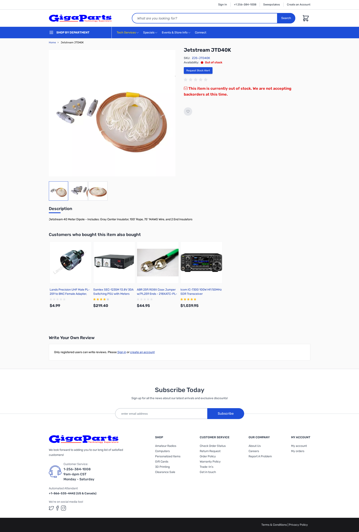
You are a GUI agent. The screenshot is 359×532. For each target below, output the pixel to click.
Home (52, 42)
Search (286, 18)
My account (299, 446)
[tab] (60, 210)
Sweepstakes (271, 4)
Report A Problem (260, 456)
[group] (196, 79)
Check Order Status (213, 446)
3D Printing (162, 467)
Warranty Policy (210, 461)
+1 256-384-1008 (245, 4)
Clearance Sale (165, 472)
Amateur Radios (165, 446)
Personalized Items (167, 456)
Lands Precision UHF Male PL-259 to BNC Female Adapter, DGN (70, 294)
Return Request (210, 451)
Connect (201, 32)
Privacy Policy (298, 525)
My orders (297, 451)
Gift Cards (161, 461)
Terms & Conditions (274, 525)
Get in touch (208, 472)
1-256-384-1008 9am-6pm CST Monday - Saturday (79, 474)
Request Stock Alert (198, 70)
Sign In (222, 4)
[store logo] (80, 18)
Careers (254, 451)
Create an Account (298, 4)
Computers (162, 451)
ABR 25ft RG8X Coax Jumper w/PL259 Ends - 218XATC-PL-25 (157, 294)
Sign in (121, 352)
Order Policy (208, 456)
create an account (142, 352)
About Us (255, 446)
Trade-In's (206, 467)
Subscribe (226, 413)
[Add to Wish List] (188, 111)
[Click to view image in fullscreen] (112, 113)
